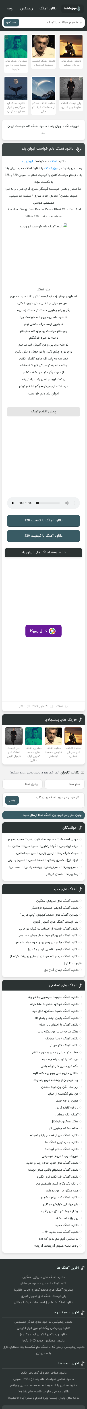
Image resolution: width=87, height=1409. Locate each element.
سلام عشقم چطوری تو (64, 1128)
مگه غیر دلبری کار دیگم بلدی (60, 1066)
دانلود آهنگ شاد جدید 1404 (60, 1232)
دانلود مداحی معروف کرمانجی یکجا (44, 1373)
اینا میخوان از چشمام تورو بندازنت (56, 1080)
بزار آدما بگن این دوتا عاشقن (60, 1087)
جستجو (11, 22)
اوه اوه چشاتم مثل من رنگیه (60, 1211)
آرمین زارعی (46, 853)
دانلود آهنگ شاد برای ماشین (60, 1197)
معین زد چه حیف (67, 1101)
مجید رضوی (16, 839)
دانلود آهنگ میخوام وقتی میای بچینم (53, 1170)
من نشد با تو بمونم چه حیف (60, 1059)
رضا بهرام (73, 874)
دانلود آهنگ (47, 8)
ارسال (12, 800)
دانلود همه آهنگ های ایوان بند (43, 552)
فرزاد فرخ (73, 860)
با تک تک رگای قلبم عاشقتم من (57, 1184)
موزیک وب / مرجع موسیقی (60, 1156)
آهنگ (53, 161)
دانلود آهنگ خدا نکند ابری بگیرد (58, 1177)
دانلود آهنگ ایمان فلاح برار (61, 970)
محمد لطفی (36, 860)
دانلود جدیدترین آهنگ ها (62, 1142)
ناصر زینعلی (52, 867)
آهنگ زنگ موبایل (67, 1115)
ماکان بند (14, 846)
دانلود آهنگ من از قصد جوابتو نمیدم (54, 1135)
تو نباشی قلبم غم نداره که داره (59, 1239)
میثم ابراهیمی (69, 846)
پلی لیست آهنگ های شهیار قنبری (56, 922)
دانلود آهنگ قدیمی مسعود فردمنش (55, 908)
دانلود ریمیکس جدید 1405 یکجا (43, 1341)
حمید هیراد (30, 846)
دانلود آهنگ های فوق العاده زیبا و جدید (52, 1163)
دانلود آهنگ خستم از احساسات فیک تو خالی (49, 929)
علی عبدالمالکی (26, 853)
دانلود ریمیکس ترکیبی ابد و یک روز (43, 1334)
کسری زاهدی (55, 860)
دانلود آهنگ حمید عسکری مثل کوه (55, 1011)
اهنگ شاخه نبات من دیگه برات (58, 1032)
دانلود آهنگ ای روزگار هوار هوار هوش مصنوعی (48, 935)
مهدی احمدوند (69, 839)
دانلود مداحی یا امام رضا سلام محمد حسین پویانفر (43, 1385)
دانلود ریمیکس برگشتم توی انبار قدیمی (43, 1328)
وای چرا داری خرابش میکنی (61, 1204)
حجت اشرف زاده (68, 853)
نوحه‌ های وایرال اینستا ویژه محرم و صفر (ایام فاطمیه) (43, 1398)
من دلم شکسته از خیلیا (63, 1094)
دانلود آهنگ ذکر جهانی (64, 1045)
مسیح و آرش (16, 860)
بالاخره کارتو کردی (67, 1108)
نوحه (10, 8)
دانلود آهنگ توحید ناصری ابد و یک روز (53, 949)
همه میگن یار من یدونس (62, 1191)
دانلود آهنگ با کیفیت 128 (43, 520)
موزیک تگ (72, 126)
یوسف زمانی (33, 867)
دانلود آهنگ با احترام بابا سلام (59, 1025)
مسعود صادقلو (46, 839)
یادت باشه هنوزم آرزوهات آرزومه (56, 1246)
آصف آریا (15, 867)
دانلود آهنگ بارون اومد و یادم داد (57, 1018)
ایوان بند (56, 126)
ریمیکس (26, 8)
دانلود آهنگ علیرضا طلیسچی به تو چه (53, 997)
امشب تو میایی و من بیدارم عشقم (55, 1052)
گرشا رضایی (48, 846)
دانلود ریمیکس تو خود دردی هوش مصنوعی (43, 1322)
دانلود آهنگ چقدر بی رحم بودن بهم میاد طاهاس (47, 942)
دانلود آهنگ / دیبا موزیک (62, 1039)
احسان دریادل (55, 874)
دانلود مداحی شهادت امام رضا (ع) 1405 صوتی (43, 1379)
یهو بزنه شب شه (67, 1218)
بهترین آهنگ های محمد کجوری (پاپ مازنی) (49, 915)
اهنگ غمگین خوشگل (65, 1121)
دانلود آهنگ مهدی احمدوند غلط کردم (54, 1004)
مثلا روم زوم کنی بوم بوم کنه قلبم (56, 1073)
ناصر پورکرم (71, 867)
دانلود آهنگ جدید (67, 1225)
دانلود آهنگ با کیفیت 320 (43, 536)
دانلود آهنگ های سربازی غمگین (57, 901)
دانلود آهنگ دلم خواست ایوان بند (48, 148)
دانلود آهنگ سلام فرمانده (62, 1149)
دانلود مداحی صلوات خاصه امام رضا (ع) (43, 1391)
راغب (30, 839)
